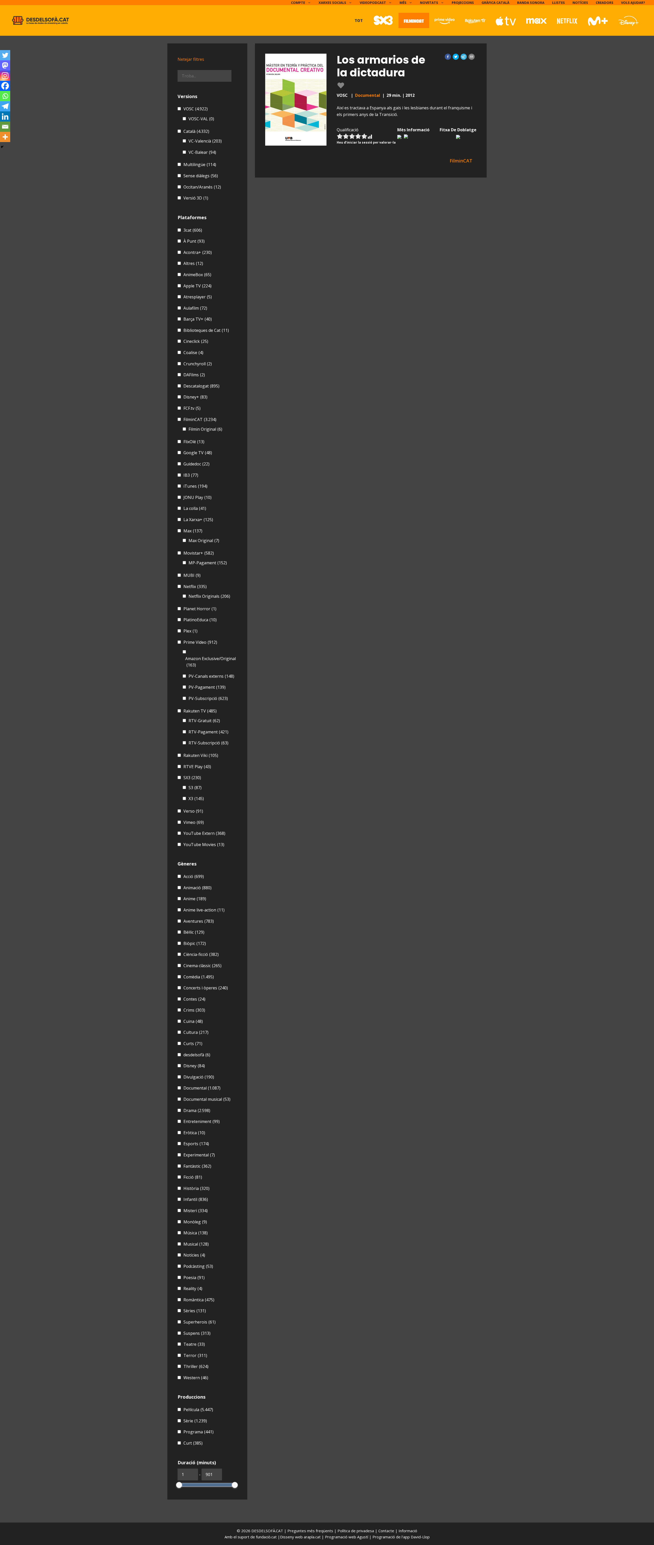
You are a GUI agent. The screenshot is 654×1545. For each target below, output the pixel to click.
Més (403, 2)
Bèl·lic (193, 932)
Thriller (195, 1366)
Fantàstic (197, 1166)
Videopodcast (373, 2)
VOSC (195, 109)
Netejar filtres (191, 59)
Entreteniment (201, 1121)
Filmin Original (205, 429)
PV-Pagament (207, 687)
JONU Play (197, 497)
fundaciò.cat (266, 1536)
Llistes (558, 2)
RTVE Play (197, 766)
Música (195, 1233)
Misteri (195, 1210)
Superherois (199, 1322)
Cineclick (195, 341)
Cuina (193, 1021)
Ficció (192, 1177)
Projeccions (463, 2)
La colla (194, 508)
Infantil (195, 1199)
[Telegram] (5, 106)
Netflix (195, 586)
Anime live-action (204, 910)
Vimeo (193, 822)
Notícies (580, 2)
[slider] (179, 1485)
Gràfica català (495, 2)
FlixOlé (193, 441)
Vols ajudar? (633, 2)
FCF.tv (192, 408)
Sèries (194, 1311)
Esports (196, 1143)
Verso (193, 811)
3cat (192, 230)
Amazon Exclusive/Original (210, 662)
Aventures (198, 921)
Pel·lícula (198, 1409)
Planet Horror (199, 609)
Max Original (204, 540)
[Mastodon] (5, 65)
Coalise (193, 352)
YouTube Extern (204, 833)
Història (196, 1188)
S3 (195, 787)
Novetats (429, 2)
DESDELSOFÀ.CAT (267, 1530)
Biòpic (194, 943)
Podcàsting (198, 1266)
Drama (196, 1110)
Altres (193, 263)
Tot (359, 20)
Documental (367, 95)
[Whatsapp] (5, 96)
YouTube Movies (203, 844)
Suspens (197, 1333)
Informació (408, 1530)
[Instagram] (5, 76)
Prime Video (200, 642)
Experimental (199, 1155)
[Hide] (2, 147)
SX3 (192, 777)
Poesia (194, 1277)
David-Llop (420, 1536)
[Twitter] (5, 55)
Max (192, 531)
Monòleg (195, 1222)
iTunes (195, 486)
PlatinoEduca (200, 620)
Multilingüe (199, 164)
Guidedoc (196, 464)
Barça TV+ (197, 319)
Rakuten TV (200, 711)
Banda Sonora (530, 2)
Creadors (604, 2)
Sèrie (195, 1421)
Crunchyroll (197, 364)
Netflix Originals (209, 596)
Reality (192, 1288)
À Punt (194, 241)
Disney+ (195, 397)
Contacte (386, 1530)
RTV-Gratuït (204, 720)
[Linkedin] (5, 116)
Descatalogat (201, 386)
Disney (194, 1066)
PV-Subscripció (208, 698)
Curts (192, 1043)
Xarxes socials (332, 2)
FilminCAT (199, 419)
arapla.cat (312, 1536)
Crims (194, 1010)
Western (195, 1377)
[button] (448, 57)
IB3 (190, 475)
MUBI (192, 575)
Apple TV (197, 286)
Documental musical (206, 1099)
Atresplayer (197, 297)
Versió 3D (195, 198)
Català (196, 131)
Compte (298, 2)
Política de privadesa (356, 1530)
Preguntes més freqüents (310, 1530)
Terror (195, 1355)
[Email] (5, 127)
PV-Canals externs (211, 676)
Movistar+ (198, 553)
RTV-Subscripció (208, 743)
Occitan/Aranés (202, 187)
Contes (194, 999)
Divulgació (198, 1077)
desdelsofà (196, 1055)
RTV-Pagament (208, 732)
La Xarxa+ (198, 519)
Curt (193, 1443)
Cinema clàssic (202, 965)
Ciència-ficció (201, 954)
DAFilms (194, 375)
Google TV (197, 452)
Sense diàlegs (200, 176)
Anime (194, 899)
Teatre (194, 1344)
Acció (193, 876)
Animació (197, 888)
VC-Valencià (205, 141)
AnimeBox (197, 274)
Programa (198, 1432)
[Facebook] (5, 86)
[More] (5, 137)
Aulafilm (195, 308)
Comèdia (198, 977)
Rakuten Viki (200, 755)
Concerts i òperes (205, 988)
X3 (196, 798)
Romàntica (198, 1300)
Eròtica (194, 1133)
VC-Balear (202, 152)
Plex (190, 631)
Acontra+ (197, 252)
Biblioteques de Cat (206, 330)
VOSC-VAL (201, 119)
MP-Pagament (208, 563)
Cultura (195, 1032)
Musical (196, 1244)
